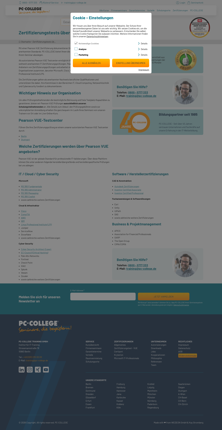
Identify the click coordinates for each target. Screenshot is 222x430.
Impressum (144, 69)
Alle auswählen (91, 63)
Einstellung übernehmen (130, 63)
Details (144, 43)
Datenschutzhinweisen (97, 36)
